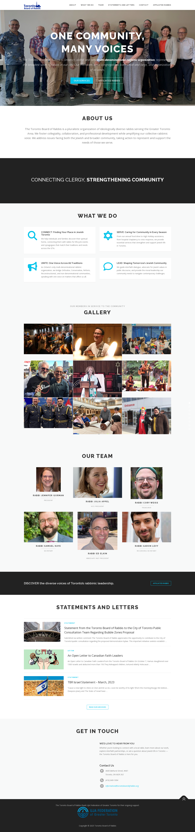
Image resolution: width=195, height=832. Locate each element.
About (72, 5)
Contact (144, 5)
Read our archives (97, 707)
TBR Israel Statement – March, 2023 (91, 682)
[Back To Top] (183, 799)
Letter (71, 651)
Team (101, 5)
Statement (69, 623)
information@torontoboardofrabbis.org (122, 786)
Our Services (82, 80)
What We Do (87, 5)
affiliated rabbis (109, 80)
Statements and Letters (121, 5)
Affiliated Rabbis (162, 5)
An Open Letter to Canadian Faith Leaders (95, 655)
